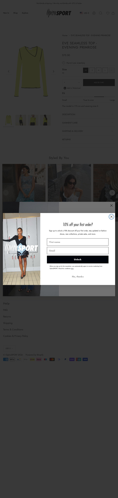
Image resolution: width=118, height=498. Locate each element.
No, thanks (78, 276)
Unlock (77, 259)
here (72, 268)
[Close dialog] (111, 216)
